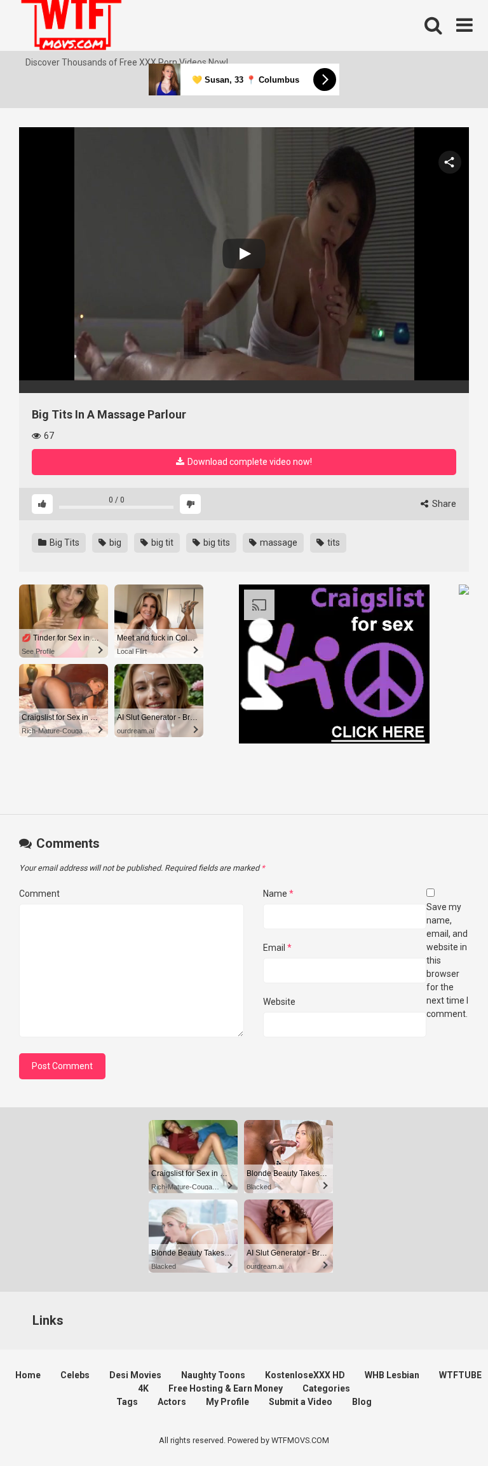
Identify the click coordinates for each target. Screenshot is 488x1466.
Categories (326, 1388)
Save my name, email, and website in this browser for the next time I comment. (447, 960)
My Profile (227, 1402)
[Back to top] (445, 1427)
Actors (172, 1402)
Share (443, 504)
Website (279, 1002)
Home (28, 1375)
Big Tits (63, 542)
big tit (161, 542)
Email (277, 948)
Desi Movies (135, 1375)
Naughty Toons (213, 1375)
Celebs (75, 1375)
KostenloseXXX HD (305, 1375)
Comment (39, 894)
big (114, 542)
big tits (215, 542)
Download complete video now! (249, 462)
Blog (362, 1402)
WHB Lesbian (392, 1375)
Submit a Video (300, 1402)
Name (278, 894)
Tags (127, 1402)
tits (332, 542)
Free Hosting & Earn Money (225, 1388)
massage (277, 542)
